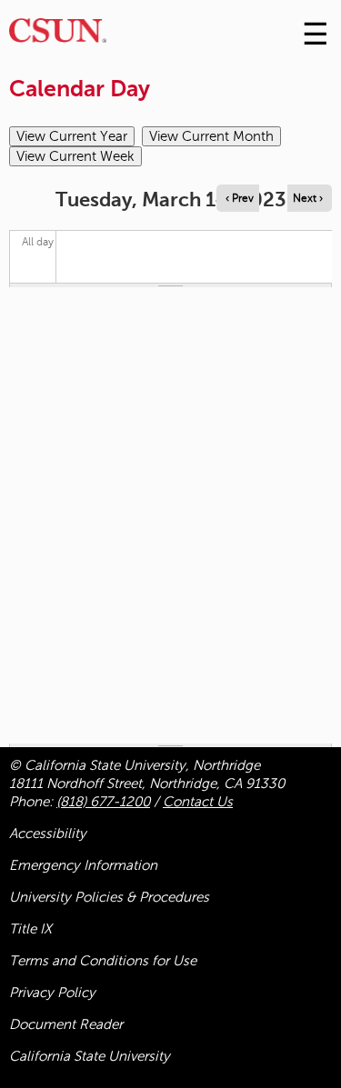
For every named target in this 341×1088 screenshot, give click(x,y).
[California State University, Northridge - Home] (57, 35)
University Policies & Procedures (109, 897)
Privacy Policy (52, 992)
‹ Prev (240, 198)
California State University (89, 1056)
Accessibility (47, 833)
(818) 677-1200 (103, 801)
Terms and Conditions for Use (102, 960)
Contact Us (198, 801)
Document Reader (66, 1024)
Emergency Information (83, 865)
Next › (308, 198)
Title (30, 929)
